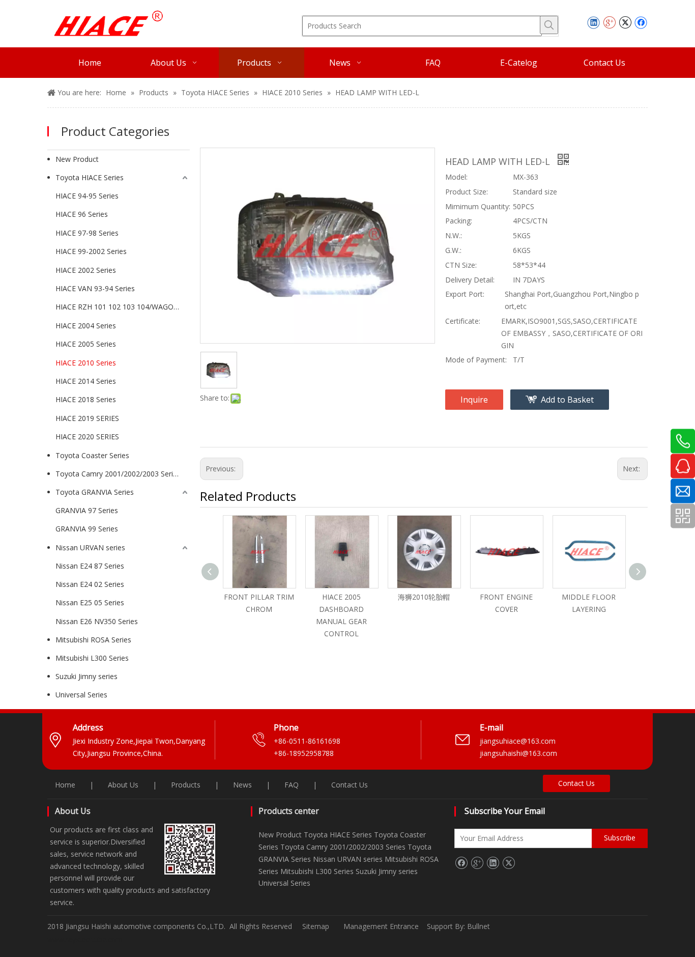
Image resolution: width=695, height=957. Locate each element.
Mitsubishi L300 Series (92, 658)
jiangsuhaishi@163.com (519, 753)
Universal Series (81, 694)
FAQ (291, 785)
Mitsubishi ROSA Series (93, 639)
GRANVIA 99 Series (86, 528)
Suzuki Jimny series (86, 676)
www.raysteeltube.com (85, 939)
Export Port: (464, 294)
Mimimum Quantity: (477, 206)
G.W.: (453, 250)
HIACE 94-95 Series (87, 196)
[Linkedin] (593, 22)
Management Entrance (382, 926)
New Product (77, 159)
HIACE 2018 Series (85, 399)
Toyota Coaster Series (92, 455)
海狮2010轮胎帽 (424, 597)
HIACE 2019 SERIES (87, 418)
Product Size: (466, 191)
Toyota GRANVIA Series (94, 492)
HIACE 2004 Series (85, 325)
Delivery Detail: (470, 280)
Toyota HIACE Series (89, 177)
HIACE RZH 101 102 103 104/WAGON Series (122, 307)
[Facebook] (640, 22)
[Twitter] (625, 22)
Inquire (474, 399)
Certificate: (462, 321)
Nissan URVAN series (90, 547)
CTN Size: (461, 265)
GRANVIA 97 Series (86, 510)
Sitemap (315, 926)
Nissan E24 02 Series (89, 584)
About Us (123, 785)
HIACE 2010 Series (85, 363)
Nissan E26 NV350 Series (96, 621)
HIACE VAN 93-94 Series (95, 288)
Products (185, 785)
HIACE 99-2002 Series (91, 251)
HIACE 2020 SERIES (87, 436)
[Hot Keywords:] (549, 25)
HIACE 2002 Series (85, 270)
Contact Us (349, 785)
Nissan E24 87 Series (89, 566)
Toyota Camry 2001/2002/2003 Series (118, 473)
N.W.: (453, 235)
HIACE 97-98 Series (87, 233)
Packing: (458, 221)
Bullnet (478, 926)
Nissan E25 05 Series (89, 602)
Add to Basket (567, 399)
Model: (456, 177)
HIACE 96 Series (81, 214)
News (242, 785)
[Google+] (609, 22)
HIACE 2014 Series (85, 381)
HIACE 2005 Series (85, 344)
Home (65, 785)
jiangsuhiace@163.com (518, 741)
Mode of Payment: (476, 359)
